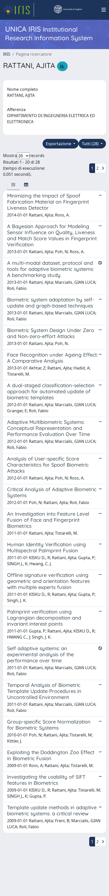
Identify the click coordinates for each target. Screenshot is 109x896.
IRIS (6, 54)
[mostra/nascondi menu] (103, 9)
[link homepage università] (67, 10)
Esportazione (59, 143)
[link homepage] (18, 10)
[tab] (13, 184)
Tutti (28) (91, 143)
